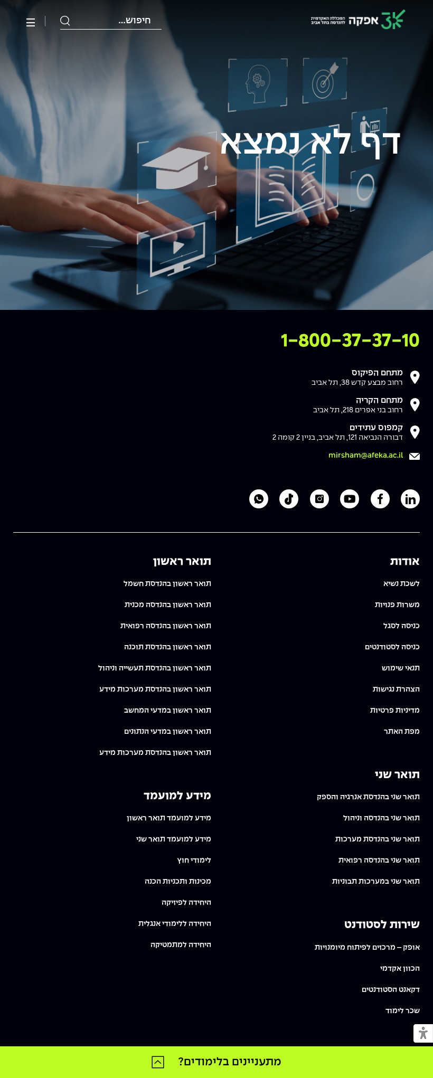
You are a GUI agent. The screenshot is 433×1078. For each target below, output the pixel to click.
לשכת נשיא (401, 584)
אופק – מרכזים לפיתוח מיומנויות (367, 947)
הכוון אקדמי (400, 968)
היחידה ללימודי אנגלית (174, 924)
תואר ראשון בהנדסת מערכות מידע (155, 689)
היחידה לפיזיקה (186, 902)
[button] (423, 1034)
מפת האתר (402, 731)
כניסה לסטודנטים (392, 647)
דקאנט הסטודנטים (391, 990)
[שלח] (65, 21)
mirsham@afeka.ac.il (365, 455)
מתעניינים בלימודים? (229, 1062)
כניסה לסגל (401, 626)
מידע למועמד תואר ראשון (169, 818)
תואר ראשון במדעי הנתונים (167, 731)
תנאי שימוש (401, 668)
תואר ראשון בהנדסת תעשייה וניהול (154, 668)
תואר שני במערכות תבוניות (376, 881)
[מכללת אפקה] (358, 21)
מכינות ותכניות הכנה (178, 881)
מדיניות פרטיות (395, 710)
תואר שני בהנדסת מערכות (377, 839)
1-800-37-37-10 (350, 341)
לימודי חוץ (194, 860)
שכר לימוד (402, 1011)
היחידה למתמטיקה (180, 945)
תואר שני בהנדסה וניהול (381, 818)
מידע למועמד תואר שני (173, 839)
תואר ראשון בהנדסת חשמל (167, 584)
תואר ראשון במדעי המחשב (167, 710)
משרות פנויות (397, 605)
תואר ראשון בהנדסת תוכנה (167, 647)
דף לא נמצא (310, 144)
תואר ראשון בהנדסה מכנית (168, 605)
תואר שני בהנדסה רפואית (379, 860)
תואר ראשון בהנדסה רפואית (165, 626)
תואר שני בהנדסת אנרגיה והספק (368, 797)
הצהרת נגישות (396, 689)
